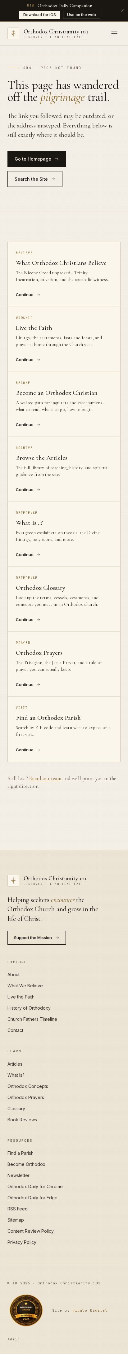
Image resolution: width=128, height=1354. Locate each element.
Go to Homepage (33, 159)
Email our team (45, 778)
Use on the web (81, 14)
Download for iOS (39, 14)
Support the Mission (33, 937)
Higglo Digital (89, 1310)
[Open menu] (114, 33)
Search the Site (31, 179)
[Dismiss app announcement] (122, 10)
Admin (13, 1339)
